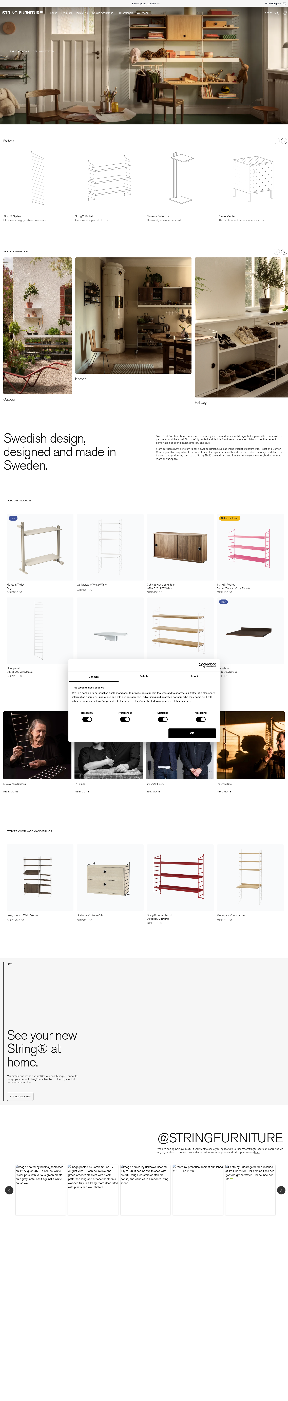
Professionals (125, 12)
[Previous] (277, 141)
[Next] (284, 141)
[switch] (125, 719)
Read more (10, 791)
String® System (43, 51)
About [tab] (194, 676)
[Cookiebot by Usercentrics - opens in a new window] (201, 665)
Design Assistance (102, 12)
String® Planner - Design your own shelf (144, 3)
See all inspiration (15, 251)
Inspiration (82, 12)
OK (192, 733)
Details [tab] (144, 676)
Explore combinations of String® (29, 831)
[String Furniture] (24, 12)
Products (66, 12)
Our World (143, 12)
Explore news (19, 51)
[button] (41, 1190)
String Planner (20, 1096)
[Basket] (285, 13)
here (256, 1152)
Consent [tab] (94, 676)
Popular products (19, 500)
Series (53, 12)
